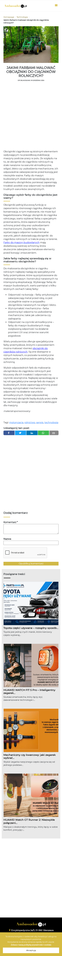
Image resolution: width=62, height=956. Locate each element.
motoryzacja (16, 422)
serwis (39, 422)
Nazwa (7, 539)
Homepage (8, 17)
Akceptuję (31, 950)
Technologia (22, 17)
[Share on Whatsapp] (43, 433)
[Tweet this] (20, 433)
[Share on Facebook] (9, 433)
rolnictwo (29, 422)
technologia (51, 422)
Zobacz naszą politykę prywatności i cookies (31, 945)
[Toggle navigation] (56, 6)
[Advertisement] (31, 116)
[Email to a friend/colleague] (54, 433)
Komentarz (10, 522)
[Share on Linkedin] (31, 433)
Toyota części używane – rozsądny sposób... (30, 627)
